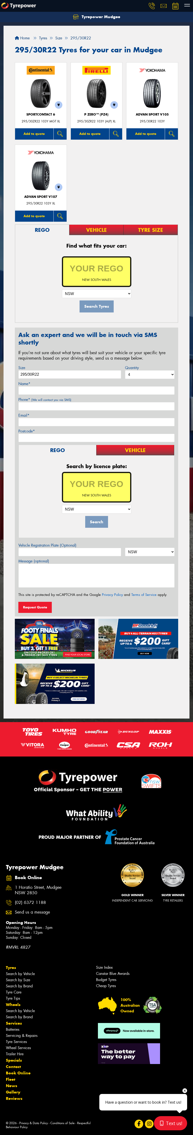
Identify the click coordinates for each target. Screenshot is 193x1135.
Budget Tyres (106, 979)
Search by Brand (19, 986)
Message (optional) (33, 561)
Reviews (14, 1098)
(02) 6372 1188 (30, 902)
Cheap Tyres (106, 985)
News (11, 1085)
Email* (23, 415)
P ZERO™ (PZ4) (96, 114)
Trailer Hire (15, 1054)
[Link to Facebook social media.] (138, 1123)
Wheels (13, 1004)
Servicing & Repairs (21, 1035)
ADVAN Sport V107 (40, 197)
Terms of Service (144, 594)
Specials (14, 1060)
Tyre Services (16, 1041)
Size (21, 367)
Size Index (104, 967)
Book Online (18, 1073)
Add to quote (34, 134)
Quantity (132, 367)
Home (24, 38)
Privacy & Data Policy (33, 1123)
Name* (24, 383)
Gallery (13, 1092)
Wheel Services (18, 1047)
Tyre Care (13, 992)
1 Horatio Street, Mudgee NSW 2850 (38, 890)
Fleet (10, 1079)
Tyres (11, 967)
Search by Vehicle (20, 973)
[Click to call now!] (152, 6)
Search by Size (18, 979)
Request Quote (35, 607)
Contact (13, 1066)
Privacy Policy (112, 594)
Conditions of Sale (62, 1123)
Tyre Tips (13, 998)
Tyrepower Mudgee (100, 16)
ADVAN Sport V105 (152, 114)
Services (14, 1023)
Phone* (44, 399)
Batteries (12, 1029)
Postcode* (26, 431)
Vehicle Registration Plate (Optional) (47, 545)
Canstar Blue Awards (112, 973)
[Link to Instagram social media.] (149, 1123)
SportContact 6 (40, 114)
